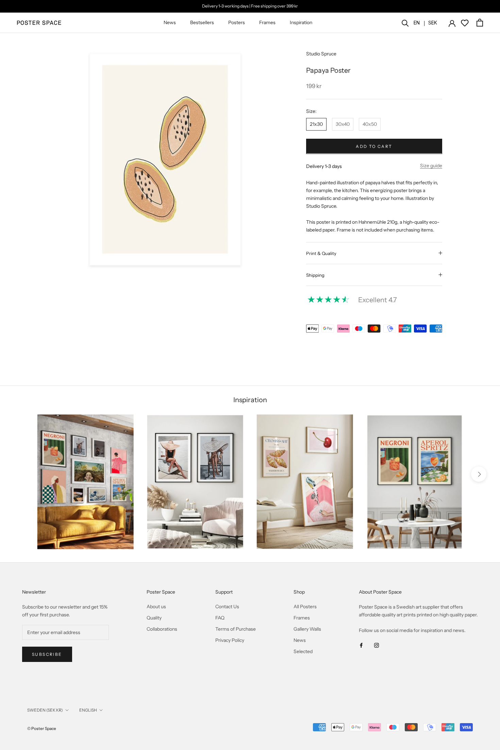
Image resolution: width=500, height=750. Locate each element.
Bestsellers (202, 22)
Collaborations (162, 629)
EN (417, 22)
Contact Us (227, 606)
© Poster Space (41, 728)
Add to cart (374, 146)
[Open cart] (480, 23)
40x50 (370, 124)
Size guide (431, 165)
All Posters (305, 606)
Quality (154, 618)
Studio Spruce (321, 54)
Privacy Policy (229, 640)
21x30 (316, 124)
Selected (303, 651)
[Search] (405, 22)
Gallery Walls (307, 629)
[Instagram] (376, 645)
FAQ (219, 618)
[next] (478, 474)
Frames (267, 22)
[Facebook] (361, 645)
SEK (432, 22)
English (88, 710)
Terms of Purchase (235, 629)
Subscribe (47, 654)
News (170, 22)
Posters (236, 22)
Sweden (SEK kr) (45, 710)
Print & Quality (321, 253)
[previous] (21, 474)
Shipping (315, 274)
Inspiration (301, 22)
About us (156, 606)
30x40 (343, 124)
